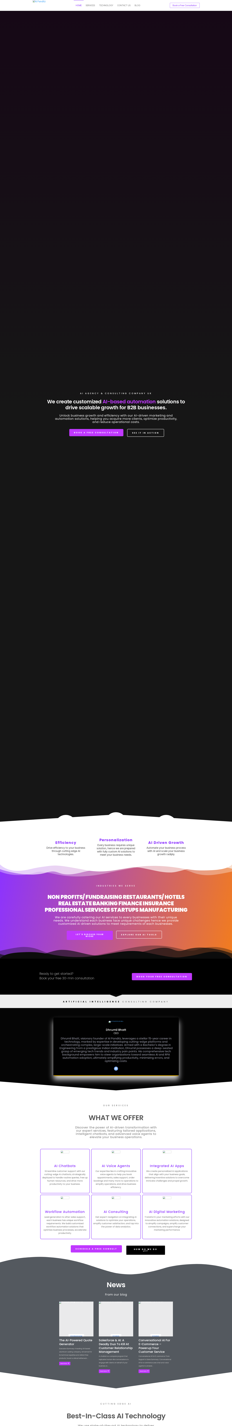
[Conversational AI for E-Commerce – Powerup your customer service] (156, 1319)
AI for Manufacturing (76, 1336)
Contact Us (124, 5)
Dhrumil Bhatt (116, 1030)
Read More (63, 1363)
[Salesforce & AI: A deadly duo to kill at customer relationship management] (116, 1319)
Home (79, 5)
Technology (106, 5)
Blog (137, 5)
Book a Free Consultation (185, 5)
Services (90, 5)
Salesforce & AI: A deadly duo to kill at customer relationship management (116, 1346)
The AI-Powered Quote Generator (75, 1342)
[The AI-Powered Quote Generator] (76, 1319)
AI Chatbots (116, 1336)
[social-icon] (116, 1069)
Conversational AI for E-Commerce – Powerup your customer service (154, 1346)
